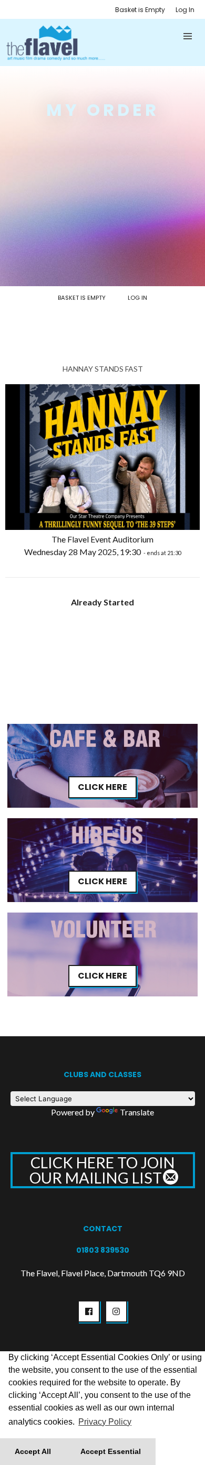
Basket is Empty (140, 9)
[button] (188, 36)
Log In (185, 9)
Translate (137, 1112)
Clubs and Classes (102, 1074)
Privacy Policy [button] (104, 1421)
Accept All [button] (33, 1451)
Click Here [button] (102, 787)
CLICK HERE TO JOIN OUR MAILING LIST (102, 1170)
